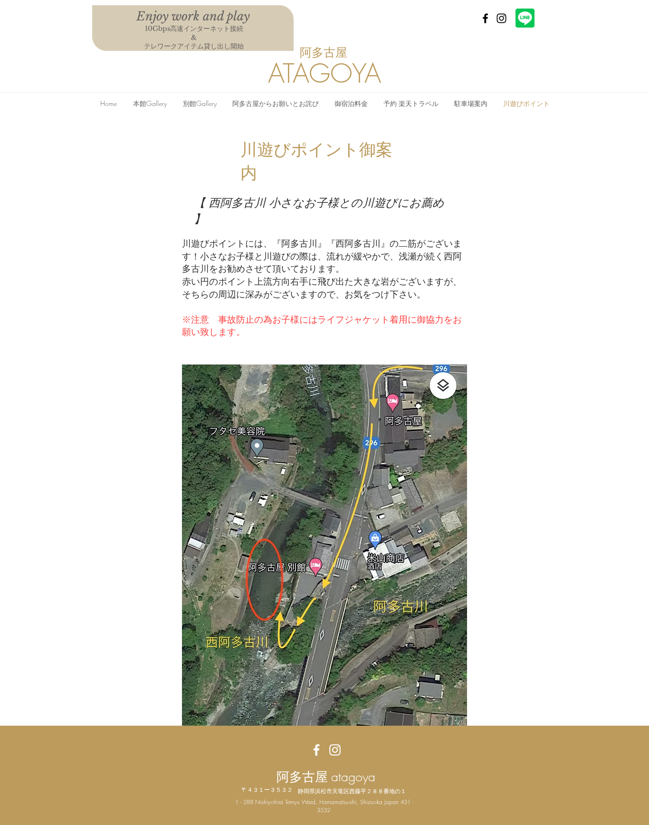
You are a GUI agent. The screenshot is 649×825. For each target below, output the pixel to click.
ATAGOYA (324, 73)
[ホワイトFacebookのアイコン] (316, 750)
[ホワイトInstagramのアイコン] (335, 750)
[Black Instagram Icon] (501, 18)
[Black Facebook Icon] (485, 18)
